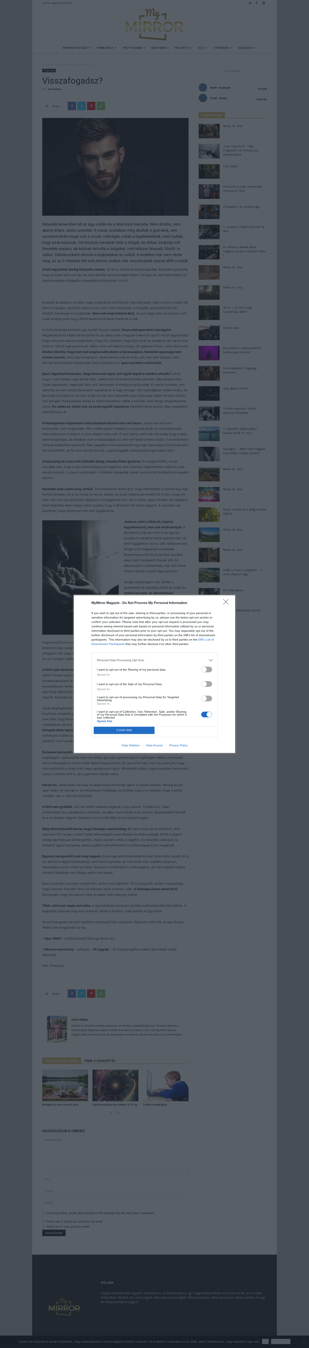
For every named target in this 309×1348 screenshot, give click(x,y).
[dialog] (154, 674)
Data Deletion (131, 745)
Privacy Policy (178, 745)
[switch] (206, 669)
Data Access (154, 745)
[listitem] (154, 660)
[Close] (227, 603)
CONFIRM (124, 730)
